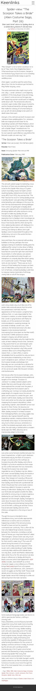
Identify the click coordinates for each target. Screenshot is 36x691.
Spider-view (11, 675)
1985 (11, 671)
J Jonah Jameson (19, 673)
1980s (8, 671)
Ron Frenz (29, 673)
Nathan (12, 29)
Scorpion (4, 675)
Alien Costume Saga (20, 671)
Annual (11, 673)
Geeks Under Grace (25, 678)
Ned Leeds (10, 566)
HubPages (5, 680)
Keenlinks (20, 687)
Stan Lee (18, 675)
